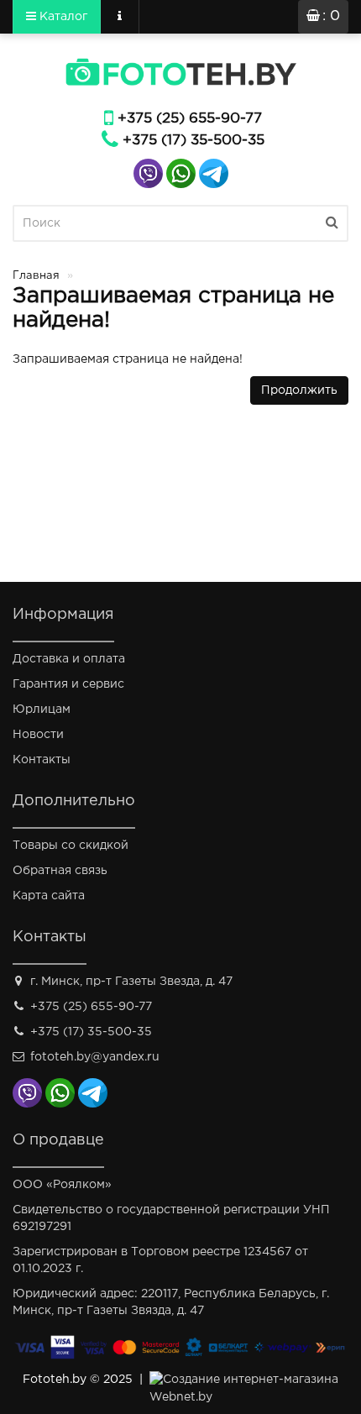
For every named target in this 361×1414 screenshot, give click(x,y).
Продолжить (299, 390)
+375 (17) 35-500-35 (193, 140)
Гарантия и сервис (68, 684)
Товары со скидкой (70, 846)
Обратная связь (60, 871)
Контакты (42, 760)
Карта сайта (49, 896)
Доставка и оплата (69, 659)
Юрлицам (42, 709)
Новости (38, 735)
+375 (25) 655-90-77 (190, 119)
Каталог (61, 17)
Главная (36, 275)
